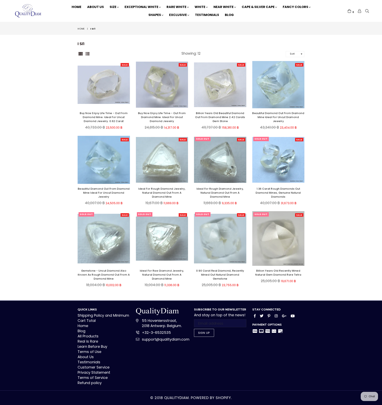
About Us (95, 7)
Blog (229, 15)
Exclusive (178, 15)
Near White (223, 7)
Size (113, 7)
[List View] (88, 53)
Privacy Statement (94, 372)
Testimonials (207, 15)
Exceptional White (142, 7)
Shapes (155, 15)
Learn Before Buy (92, 346)
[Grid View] (81, 53)
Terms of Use (89, 351)
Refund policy (90, 382)
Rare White (177, 7)
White (200, 7)
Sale (125, 64)
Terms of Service (93, 377)
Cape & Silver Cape (258, 7)
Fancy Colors (296, 7)
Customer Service (93, 367)
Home (76, 7)
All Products (88, 336)
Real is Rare (88, 341)
